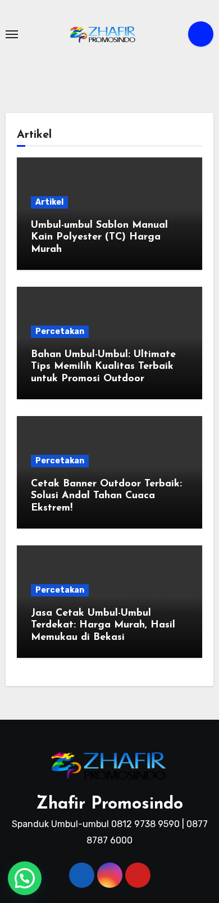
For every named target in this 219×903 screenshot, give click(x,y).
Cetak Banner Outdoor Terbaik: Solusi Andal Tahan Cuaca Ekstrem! (106, 496)
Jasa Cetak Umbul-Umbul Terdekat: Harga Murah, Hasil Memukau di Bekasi (103, 625)
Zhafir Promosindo (109, 804)
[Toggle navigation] (12, 34)
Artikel (49, 202)
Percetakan (59, 331)
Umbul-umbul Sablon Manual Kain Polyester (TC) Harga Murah (99, 237)
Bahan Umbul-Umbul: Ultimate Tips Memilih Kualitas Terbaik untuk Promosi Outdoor (103, 367)
